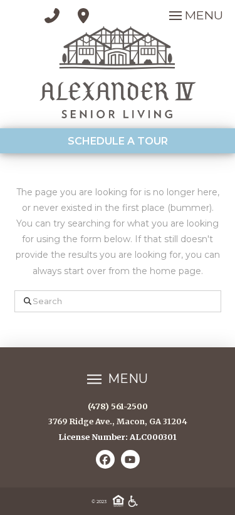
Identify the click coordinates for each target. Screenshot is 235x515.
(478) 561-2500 (118, 406)
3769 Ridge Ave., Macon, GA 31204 (117, 421)
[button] (194, 15)
